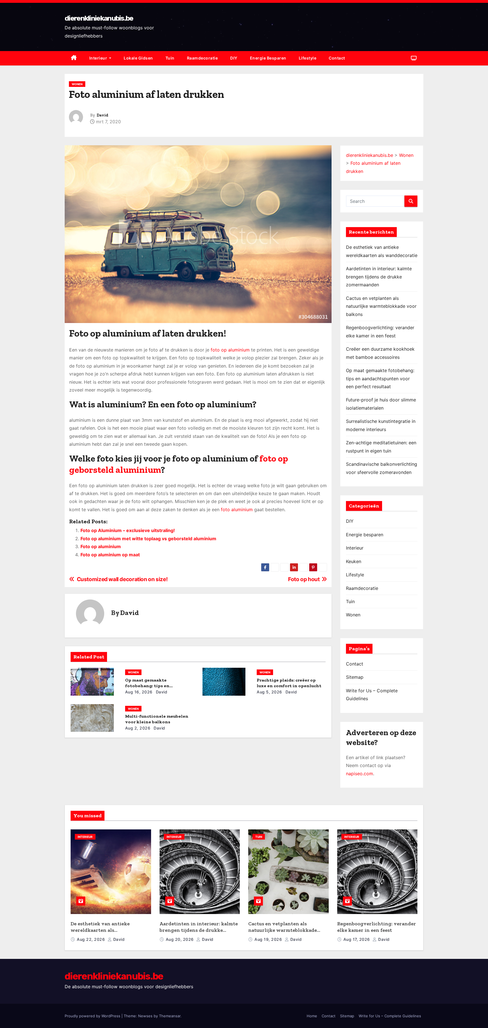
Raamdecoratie (202, 58)
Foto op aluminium (100, 546)
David (102, 115)
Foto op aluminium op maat (110, 554)
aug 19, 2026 (268, 939)
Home (312, 1016)
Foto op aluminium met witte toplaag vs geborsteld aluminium (148, 538)
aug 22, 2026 (91, 939)
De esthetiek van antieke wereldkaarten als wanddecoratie (100, 930)
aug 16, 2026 (138, 691)
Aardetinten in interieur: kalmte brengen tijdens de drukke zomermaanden (379, 276)
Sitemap (354, 677)
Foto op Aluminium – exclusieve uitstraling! (127, 530)
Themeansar (169, 1016)
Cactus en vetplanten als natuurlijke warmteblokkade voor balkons (381, 306)
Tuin (170, 58)
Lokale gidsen (138, 58)
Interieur (98, 58)
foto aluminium (237, 509)
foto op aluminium (230, 350)
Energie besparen (268, 58)
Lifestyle (308, 58)
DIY (234, 58)
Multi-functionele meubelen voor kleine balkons (156, 718)
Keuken (353, 561)
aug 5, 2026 (269, 691)
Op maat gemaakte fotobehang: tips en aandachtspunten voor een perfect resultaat (380, 378)
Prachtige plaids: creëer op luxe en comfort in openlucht (289, 682)
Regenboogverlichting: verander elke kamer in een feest (376, 927)
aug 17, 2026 (357, 939)
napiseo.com (359, 773)
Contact (337, 58)
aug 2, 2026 (138, 728)
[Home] (74, 58)
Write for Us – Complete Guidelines (390, 1016)
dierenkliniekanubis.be (99, 18)
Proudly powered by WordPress (93, 1016)
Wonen (77, 84)
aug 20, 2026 (180, 939)
